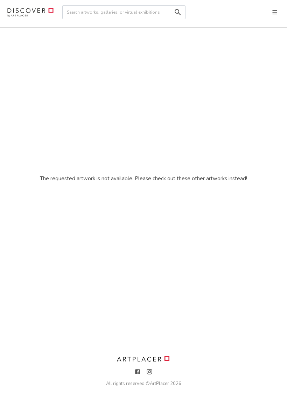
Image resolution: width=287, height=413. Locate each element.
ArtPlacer (159, 383)
